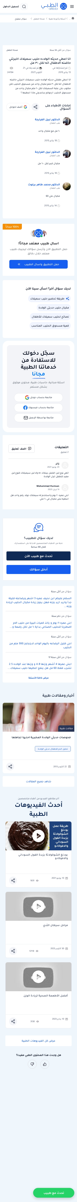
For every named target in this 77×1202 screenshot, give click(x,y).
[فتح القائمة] (71, 6)
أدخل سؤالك (39, 569)
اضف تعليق (18, 448)
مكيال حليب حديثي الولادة (53, 308)
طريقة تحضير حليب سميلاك (47, 299)
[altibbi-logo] (54, 6)
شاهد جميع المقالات (38, 781)
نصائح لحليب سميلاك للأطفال (50, 317)
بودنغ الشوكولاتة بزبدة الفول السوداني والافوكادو (43, 856)
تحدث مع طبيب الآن (38, 556)
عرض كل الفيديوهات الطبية (38, 1041)
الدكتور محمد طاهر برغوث (44, 184)
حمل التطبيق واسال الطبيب (41, 264)
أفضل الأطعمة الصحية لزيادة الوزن (45, 996)
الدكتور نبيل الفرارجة (47, 119)
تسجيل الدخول (11, 6)
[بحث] (24, 6)
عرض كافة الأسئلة (38, 678)
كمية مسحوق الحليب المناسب (50, 326)
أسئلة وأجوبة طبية (57, 18)
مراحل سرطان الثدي (55, 925)
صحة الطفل (39, 18)
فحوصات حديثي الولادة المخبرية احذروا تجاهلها (41, 737)
